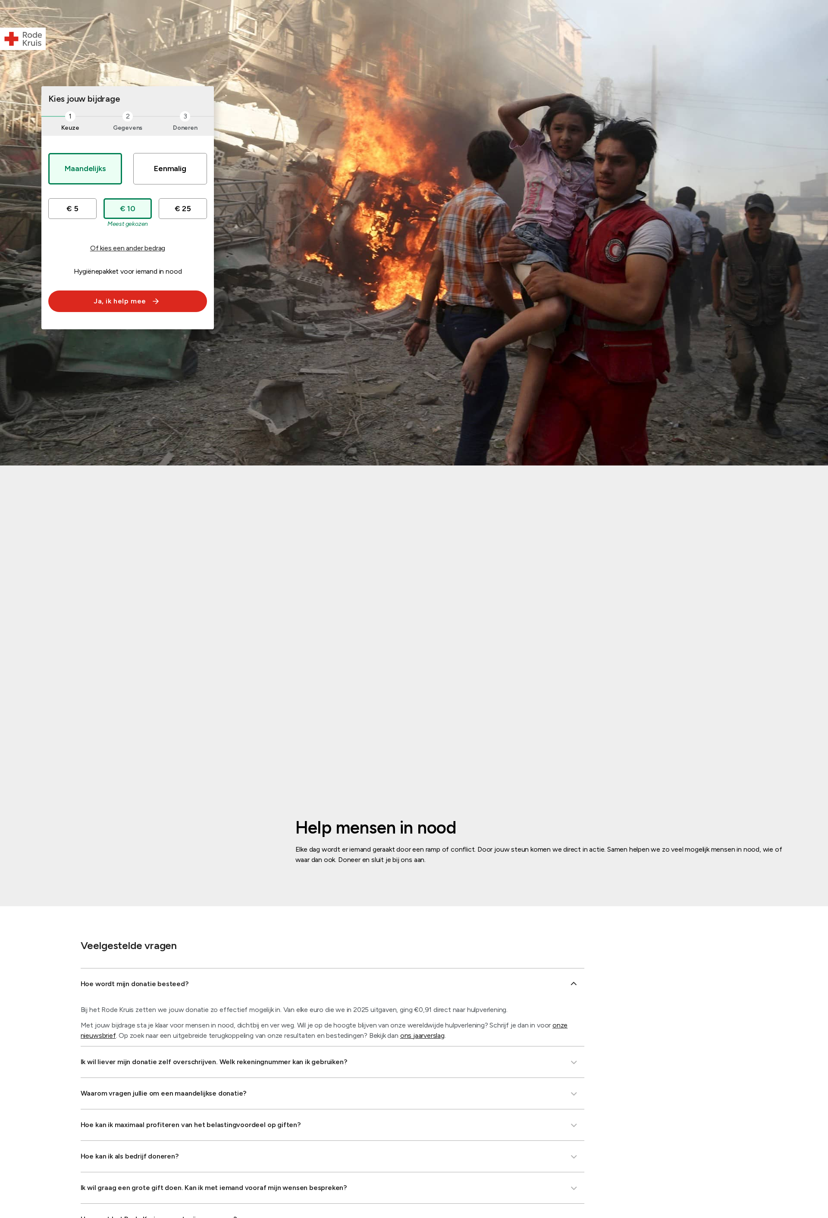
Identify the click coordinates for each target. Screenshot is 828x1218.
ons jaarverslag (422, 1035)
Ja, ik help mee (120, 301)
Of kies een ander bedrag (127, 248)
